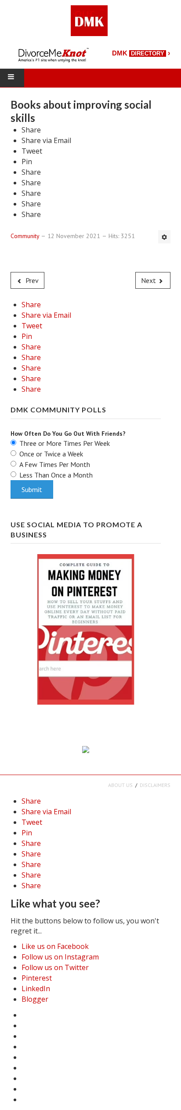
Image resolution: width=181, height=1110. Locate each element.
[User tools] (164, 236)
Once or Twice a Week (51, 453)
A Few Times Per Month (54, 464)
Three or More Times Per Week (64, 443)
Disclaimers (155, 785)
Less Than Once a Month (56, 474)
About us (120, 785)
